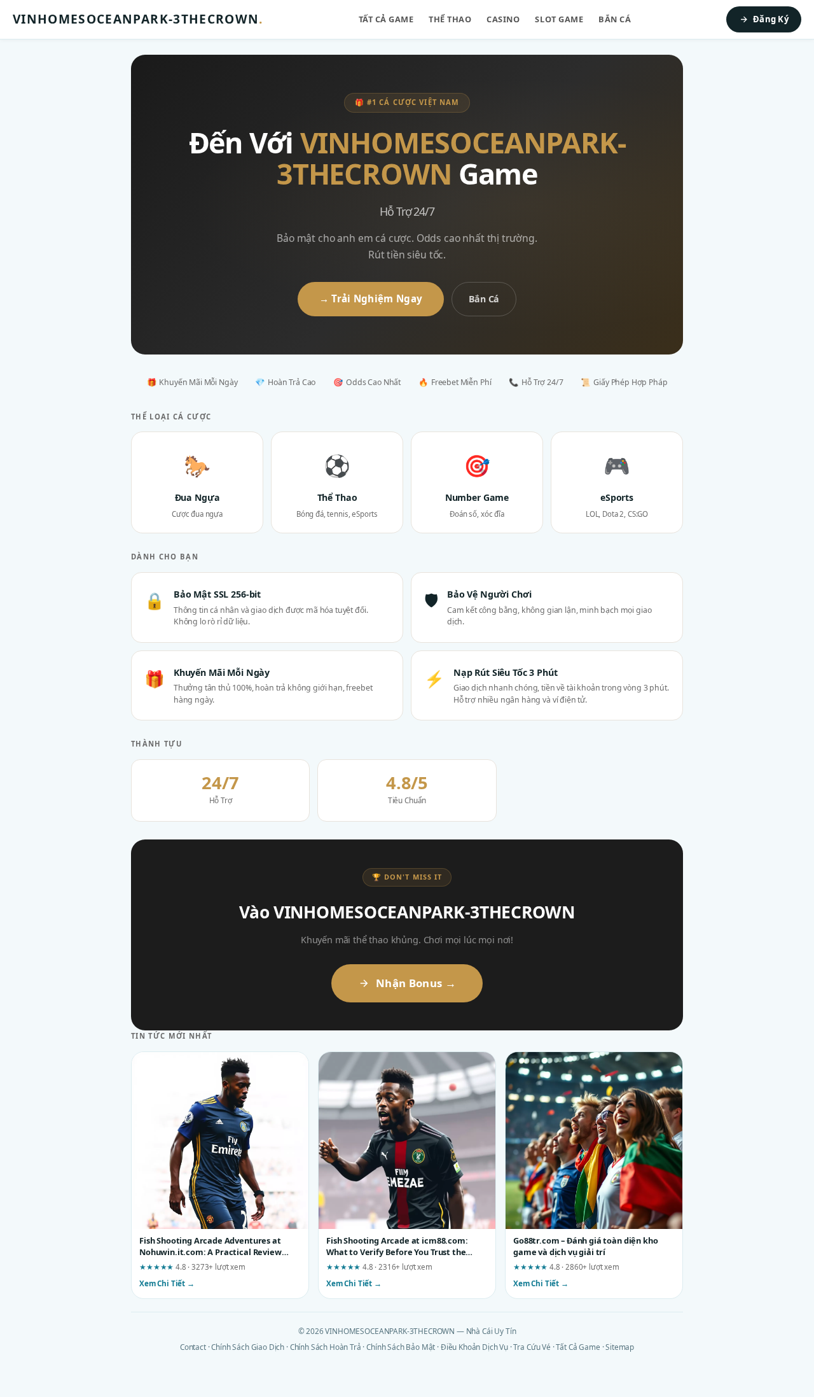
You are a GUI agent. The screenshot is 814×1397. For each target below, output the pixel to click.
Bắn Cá (614, 19)
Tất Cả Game (386, 19)
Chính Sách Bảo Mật (400, 1347)
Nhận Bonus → (416, 983)
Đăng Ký (771, 19)
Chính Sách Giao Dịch (247, 1347)
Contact (193, 1347)
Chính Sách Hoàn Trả (325, 1347)
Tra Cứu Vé (531, 1347)
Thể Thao (450, 19)
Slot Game (559, 19)
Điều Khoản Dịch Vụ (474, 1347)
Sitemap (619, 1347)
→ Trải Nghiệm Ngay (370, 298)
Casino (503, 19)
